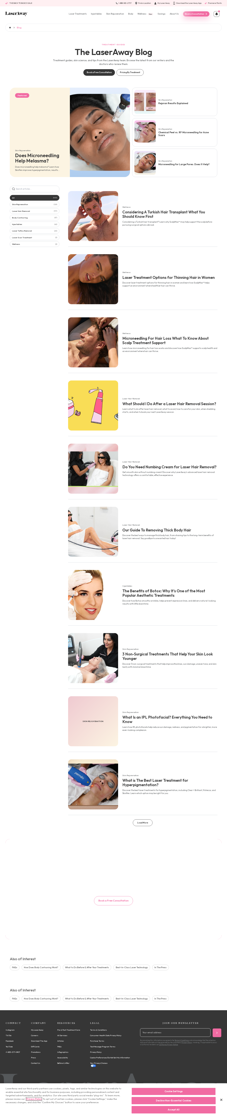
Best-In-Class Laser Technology (132, 967)
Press (33, 1057)
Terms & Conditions (98, 1030)
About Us (174, 13)
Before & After (63, 1063)
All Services (62, 1035)
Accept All (173, 1109)
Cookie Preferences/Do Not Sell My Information (110, 1057)
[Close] (221, 1100)
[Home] (16, 14)
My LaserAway (37, 1030)
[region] (113, 1100)
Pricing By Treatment (130, 72)
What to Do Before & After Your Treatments (87, 967)
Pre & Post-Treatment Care (68, 1030)
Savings (161, 13)
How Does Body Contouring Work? (41, 967)
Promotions (35, 1052)
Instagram (10, 1030)
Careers (34, 1035)
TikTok (9, 1035)
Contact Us (35, 1063)
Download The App (39, 1041)
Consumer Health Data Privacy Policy (105, 1035)
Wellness (144, 13)
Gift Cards (35, 1046)
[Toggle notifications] (216, 14)
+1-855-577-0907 (13, 1052)
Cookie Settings (174, 1091)
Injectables (96, 13)
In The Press (160, 967)
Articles (60, 1041)
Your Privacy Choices (98, 1063)
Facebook (10, 1041)
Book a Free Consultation (99, 72)
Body (130, 13)
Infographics (62, 1052)
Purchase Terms (97, 1041)
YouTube (9, 1046)
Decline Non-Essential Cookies (174, 1100)
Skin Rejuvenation (115, 13)
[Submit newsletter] (217, 1032)
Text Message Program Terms (102, 1046)
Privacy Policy (95, 1052)
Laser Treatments (78, 13)
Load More (142, 822)
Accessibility (62, 1057)
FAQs (14, 967)
